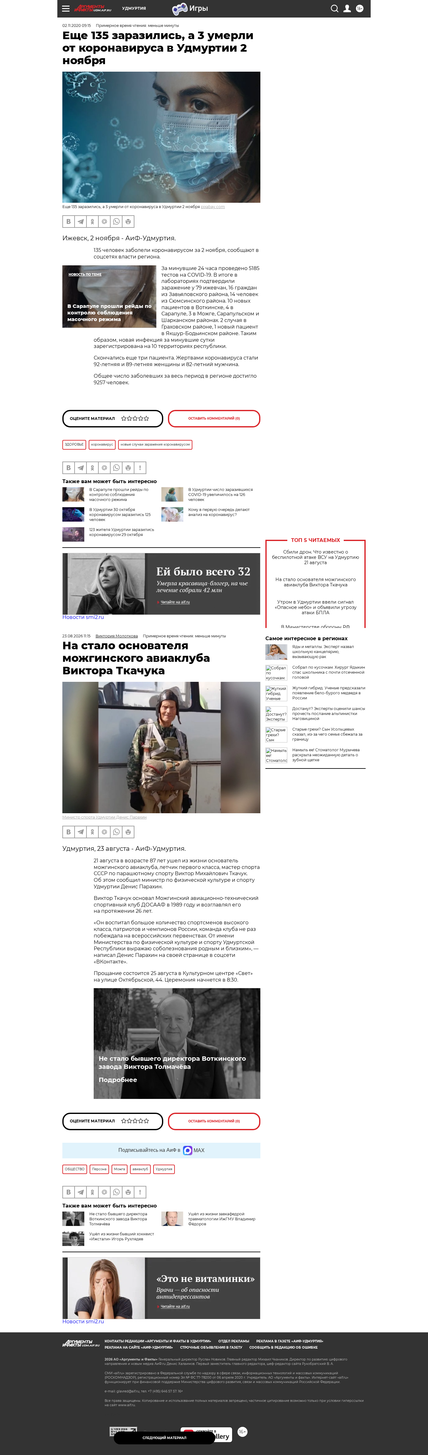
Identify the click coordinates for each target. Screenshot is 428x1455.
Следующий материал (164, 1438)
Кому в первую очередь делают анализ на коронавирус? (219, 512)
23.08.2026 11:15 (76, 636)
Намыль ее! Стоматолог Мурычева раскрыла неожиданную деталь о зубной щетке (326, 755)
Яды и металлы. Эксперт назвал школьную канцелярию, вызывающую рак (323, 651)
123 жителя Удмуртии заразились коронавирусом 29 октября (121, 532)
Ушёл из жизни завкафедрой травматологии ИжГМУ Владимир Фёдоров (221, 1219)
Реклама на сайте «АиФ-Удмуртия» (139, 1347)
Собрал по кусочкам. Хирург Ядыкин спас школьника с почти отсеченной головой (328, 672)
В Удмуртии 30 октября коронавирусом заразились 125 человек (120, 514)
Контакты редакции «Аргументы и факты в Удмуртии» (158, 1341)
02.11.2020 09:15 (76, 25)
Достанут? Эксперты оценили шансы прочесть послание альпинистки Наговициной (328, 713)
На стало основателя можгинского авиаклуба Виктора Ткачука (315, 582)
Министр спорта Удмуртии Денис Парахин (104, 817)
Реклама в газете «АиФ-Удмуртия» (289, 1341)
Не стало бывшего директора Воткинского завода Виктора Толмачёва (172, 1062)
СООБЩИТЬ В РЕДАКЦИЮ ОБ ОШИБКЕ (283, 1347)
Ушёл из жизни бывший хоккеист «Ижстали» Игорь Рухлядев (121, 1236)
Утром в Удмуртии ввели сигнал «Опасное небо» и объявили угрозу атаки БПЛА (316, 607)
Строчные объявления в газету (211, 1347)
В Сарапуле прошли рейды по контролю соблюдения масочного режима (119, 494)
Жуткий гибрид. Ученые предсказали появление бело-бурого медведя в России (328, 693)
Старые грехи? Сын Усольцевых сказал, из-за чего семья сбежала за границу (327, 734)
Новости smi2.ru (83, 617)
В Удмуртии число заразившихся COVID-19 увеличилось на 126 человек (220, 494)
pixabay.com (213, 206)
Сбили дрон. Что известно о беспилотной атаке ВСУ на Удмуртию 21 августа (315, 557)
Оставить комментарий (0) (214, 418)
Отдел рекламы (233, 1341)
